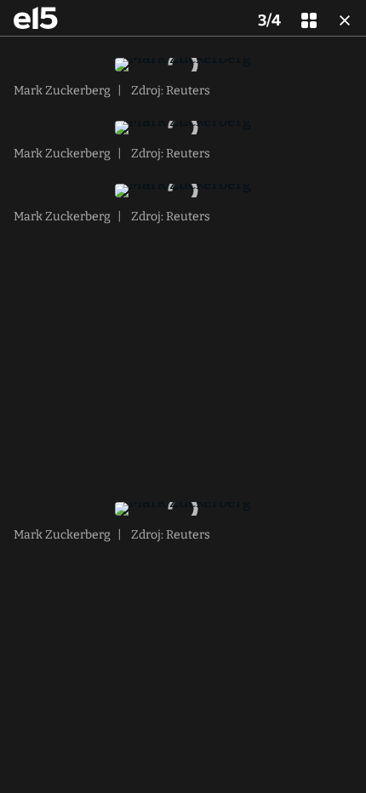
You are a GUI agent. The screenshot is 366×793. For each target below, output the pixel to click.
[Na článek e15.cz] (36, 18)
